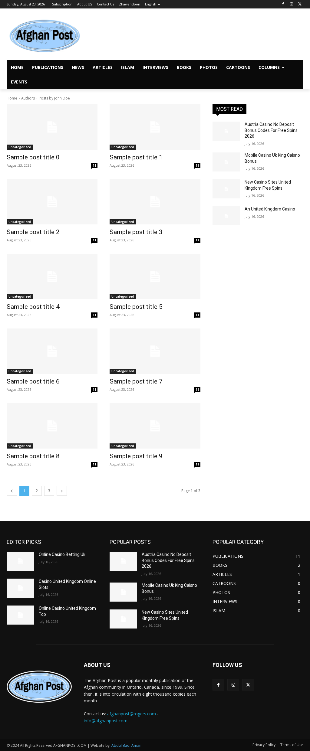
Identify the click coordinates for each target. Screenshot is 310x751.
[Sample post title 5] (155, 276)
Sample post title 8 (33, 456)
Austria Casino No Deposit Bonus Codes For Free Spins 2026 (271, 130)
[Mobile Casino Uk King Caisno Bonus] (226, 161)
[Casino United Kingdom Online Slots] (20, 588)
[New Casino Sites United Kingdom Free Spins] (226, 188)
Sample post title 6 (33, 381)
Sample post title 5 (136, 306)
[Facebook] (283, 4)
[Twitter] (299, 4)
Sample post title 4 (33, 306)
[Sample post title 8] (52, 426)
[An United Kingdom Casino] (226, 215)
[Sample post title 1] (155, 127)
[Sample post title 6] (52, 351)
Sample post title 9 (136, 456)
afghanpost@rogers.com (131, 714)
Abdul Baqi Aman (126, 745)
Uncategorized (19, 147)
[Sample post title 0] (52, 127)
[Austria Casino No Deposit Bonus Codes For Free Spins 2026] (226, 131)
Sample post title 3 (136, 232)
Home (12, 98)
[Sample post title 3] (155, 201)
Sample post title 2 (33, 232)
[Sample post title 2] (52, 201)
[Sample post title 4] (52, 276)
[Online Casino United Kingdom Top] (20, 615)
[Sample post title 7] (155, 351)
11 (94, 165)
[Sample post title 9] (155, 426)
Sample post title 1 (136, 157)
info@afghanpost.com (105, 720)
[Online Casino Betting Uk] (20, 561)
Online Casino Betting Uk (62, 554)
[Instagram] (291, 4)
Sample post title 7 (136, 381)
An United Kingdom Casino (270, 209)
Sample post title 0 (33, 157)
